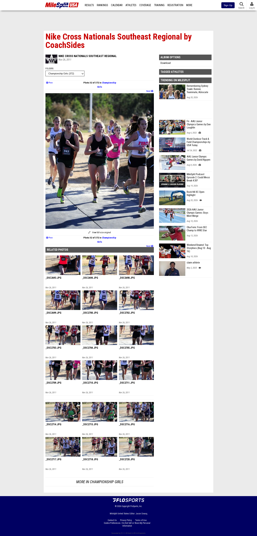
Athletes (131, 5)
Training (159, 5)
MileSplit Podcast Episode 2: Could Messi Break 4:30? (198, 177)
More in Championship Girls (99, 482)
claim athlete (193, 262)
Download (165, 63)
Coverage (145, 5)
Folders (49, 68)
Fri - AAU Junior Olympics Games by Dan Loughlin (199, 124)
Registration (175, 5)
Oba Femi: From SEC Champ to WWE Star (197, 229)
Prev (50, 82)
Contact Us (112, 520)
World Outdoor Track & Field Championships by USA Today (198, 142)
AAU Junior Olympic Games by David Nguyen (198, 158)
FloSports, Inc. (136, 506)
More (189, 5)
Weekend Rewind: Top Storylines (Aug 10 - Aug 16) (199, 248)
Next (148, 91)
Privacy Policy (126, 520)
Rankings (102, 5)
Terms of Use (141, 520)
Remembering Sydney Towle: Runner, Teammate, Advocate (197, 89)
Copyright (126, 506)
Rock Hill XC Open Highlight (195, 194)
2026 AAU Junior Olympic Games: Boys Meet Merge (197, 212)
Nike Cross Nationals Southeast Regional (88, 56)
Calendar (117, 5)
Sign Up (228, 5)
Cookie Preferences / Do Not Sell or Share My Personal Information (127, 524)
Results (89, 5)
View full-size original (101, 232)
